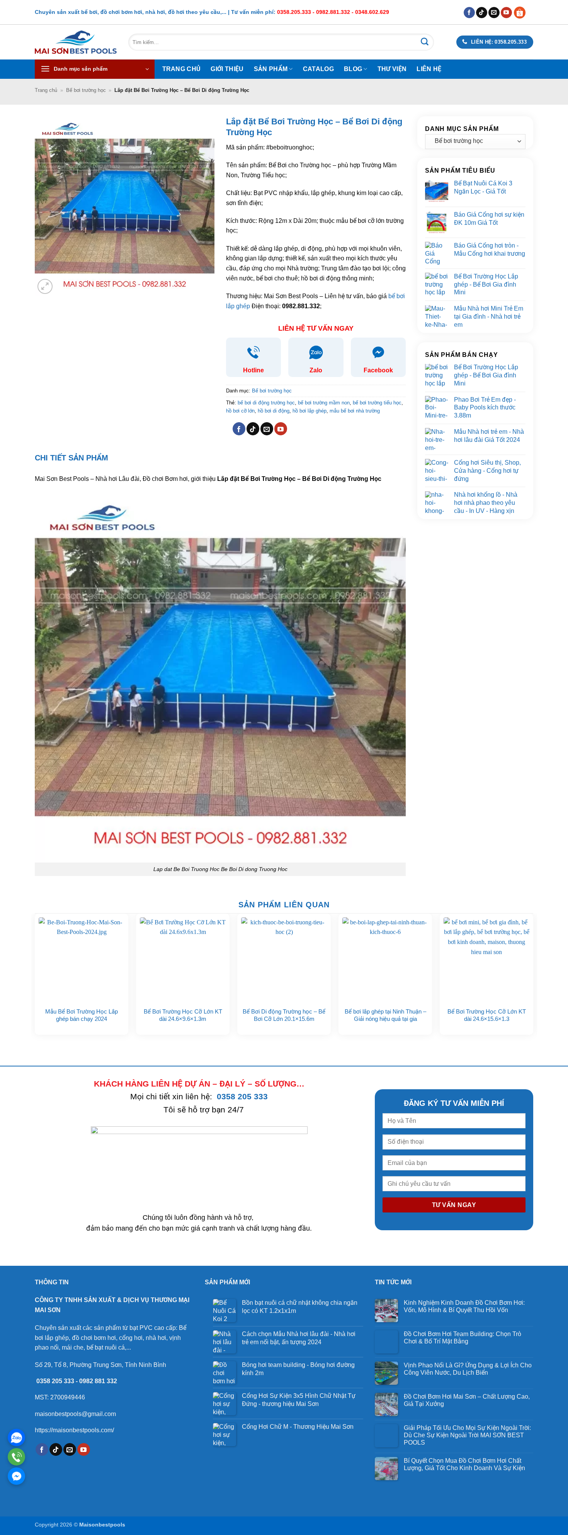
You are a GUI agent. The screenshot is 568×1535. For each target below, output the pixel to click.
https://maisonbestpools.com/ (74, 1430)
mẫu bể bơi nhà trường (355, 411)
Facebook (378, 370)
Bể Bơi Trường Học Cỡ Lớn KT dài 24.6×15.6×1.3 (486, 1015)
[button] (95, 69)
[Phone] (16, 1456)
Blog (353, 69)
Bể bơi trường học (86, 90)
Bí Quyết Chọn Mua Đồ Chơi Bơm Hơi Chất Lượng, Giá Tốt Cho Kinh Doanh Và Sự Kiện (464, 1464)
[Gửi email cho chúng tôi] (494, 13)
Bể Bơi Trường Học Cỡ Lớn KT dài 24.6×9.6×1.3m (183, 1015)
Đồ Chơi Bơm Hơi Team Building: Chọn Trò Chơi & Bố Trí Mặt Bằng (462, 1338)
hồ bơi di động (273, 411)
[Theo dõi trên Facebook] (469, 13)
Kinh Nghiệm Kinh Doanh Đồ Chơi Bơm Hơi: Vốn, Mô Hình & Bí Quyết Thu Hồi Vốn (464, 1306)
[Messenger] (16, 1476)
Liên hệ (429, 69)
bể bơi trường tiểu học (377, 403)
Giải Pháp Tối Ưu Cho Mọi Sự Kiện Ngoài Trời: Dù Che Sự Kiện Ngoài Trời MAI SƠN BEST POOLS (467, 1435)
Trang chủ (181, 69)
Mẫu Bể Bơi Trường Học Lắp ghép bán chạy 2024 (81, 1015)
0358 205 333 (242, 1096)
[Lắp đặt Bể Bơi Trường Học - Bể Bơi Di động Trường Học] (220, 676)
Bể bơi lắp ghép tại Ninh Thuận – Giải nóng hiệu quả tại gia (385, 1015)
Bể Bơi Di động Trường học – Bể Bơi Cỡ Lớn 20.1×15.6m (284, 1015)
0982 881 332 (98, 1381)
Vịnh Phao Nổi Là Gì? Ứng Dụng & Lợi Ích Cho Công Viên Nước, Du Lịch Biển (468, 1369)
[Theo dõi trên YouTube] (506, 13)
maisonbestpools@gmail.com (75, 1414)
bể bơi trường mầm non (324, 403)
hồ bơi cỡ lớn (240, 411)
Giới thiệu (227, 69)
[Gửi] (424, 42)
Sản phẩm (271, 69)
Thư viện (392, 69)
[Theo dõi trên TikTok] (481, 13)
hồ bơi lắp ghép (310, 411)
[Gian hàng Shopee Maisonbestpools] (522, 12)
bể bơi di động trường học (266, 403)
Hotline (253, 370)
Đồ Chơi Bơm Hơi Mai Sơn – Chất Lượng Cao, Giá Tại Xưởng (467, 1400)
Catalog (318, 69)
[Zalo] (16, 1437)
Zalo (316, 370)
